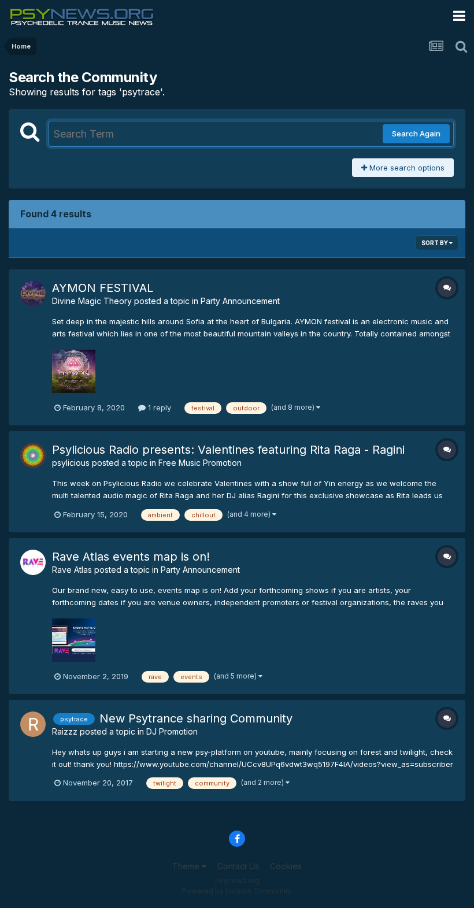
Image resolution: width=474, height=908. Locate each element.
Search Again (416, 133)
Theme (187, 866)
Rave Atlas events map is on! (131, 557)
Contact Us (238, 866)
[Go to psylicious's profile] (33, 455)
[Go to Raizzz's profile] (33, 724)
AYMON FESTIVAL (102, 288)
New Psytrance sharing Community (195, 718)
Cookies (286, 866)
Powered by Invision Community (237, 891)
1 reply (158, 407)
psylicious (71, 463)
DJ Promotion (172, 731)
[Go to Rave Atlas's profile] (33, 562)
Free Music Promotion (200, 463)
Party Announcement (240, 301)
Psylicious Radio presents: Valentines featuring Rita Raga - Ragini (228, 450)
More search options (406, 167)
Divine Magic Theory (92, 301)
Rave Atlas (72, 570)
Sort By (435, 242)
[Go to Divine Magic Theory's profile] (33, 293)
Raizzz (64, 731)
